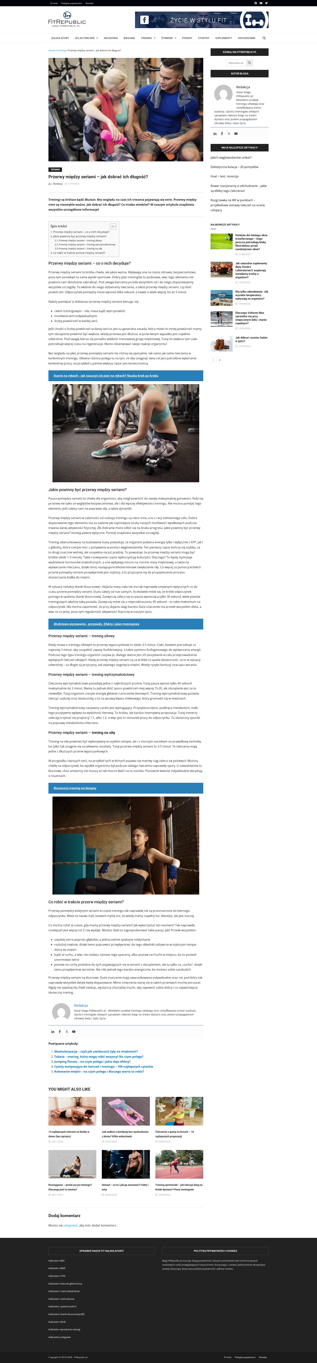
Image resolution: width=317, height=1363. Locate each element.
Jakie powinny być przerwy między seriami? (79, 236)
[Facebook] (256, 3)
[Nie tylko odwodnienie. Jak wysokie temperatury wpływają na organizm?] (222, 292)
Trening (146, 38)
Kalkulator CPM (56, 1276)
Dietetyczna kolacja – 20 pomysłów (234, 167)
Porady (187, 38)
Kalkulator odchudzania (61, 1299)
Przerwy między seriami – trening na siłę (80, 248)
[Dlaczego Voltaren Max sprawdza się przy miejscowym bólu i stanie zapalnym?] (222, 314)
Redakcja (58, 183)
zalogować (70, 1225)
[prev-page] (213, 360)
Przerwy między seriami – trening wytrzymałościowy (87, 244)
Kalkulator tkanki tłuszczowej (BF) (66, 1314)
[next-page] (219, 360)
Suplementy (223, 38)
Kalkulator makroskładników (64, 1291)
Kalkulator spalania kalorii (62, 1306)
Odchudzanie (246, 38)
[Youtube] (261, 3)
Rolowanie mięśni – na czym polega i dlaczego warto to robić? (99, 1071)
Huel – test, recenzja (224, 176)
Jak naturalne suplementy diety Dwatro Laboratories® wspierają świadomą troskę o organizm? (251, 270)
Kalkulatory (60, 38)
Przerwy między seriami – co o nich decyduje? (81, 232)
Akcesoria (111, 38)
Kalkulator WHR (57, 1321)
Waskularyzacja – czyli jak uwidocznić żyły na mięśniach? (96, 1051)
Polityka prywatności (71, 3)
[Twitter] (266, 3)
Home (51, 50)
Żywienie (167, 38)
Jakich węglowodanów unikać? (231, 157)
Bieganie (129, 38)
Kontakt (89, 3)
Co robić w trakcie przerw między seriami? (79, 253)
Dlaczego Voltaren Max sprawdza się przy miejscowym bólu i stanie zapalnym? (251, 318)
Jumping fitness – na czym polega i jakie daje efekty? (92, 1062)
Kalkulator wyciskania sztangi (64, 1329)
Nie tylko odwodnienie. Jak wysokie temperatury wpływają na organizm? (251, 295)
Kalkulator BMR (56, 1268)
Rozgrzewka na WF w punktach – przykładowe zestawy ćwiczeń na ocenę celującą (238, 205)
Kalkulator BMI (56, 1260)
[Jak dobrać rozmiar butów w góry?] (222, 338)
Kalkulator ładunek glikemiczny (65, 1283)
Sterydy (203, 38)
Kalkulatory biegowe (59, 1337)
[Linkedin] (52, 1031)
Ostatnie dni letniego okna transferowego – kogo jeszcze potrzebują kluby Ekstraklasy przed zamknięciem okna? (251, 242)
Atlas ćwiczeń (84, 38)
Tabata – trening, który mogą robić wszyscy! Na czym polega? (98, 1057)
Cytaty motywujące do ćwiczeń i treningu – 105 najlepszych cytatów (103, 1067)
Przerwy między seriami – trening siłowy (80, 240)
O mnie (54, 3)
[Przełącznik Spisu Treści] (111, 226)
